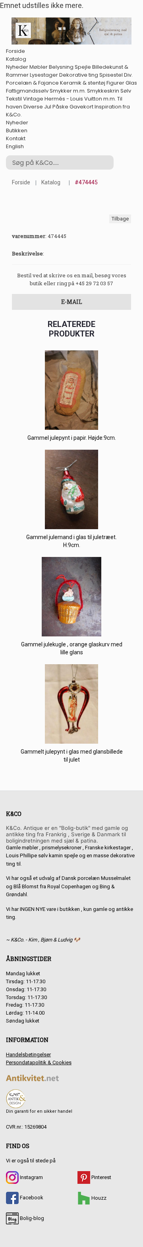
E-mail (71, 301)
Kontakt (15, 138)
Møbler (38, 67)
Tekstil (14, 98)
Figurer (115, 83)
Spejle (83, 67)
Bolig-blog (31, 1218)
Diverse (33, 106)
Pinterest (100, 1177)
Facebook (31, 1198)
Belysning (61, 67)
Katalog (16, 59)
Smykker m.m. (68, 91)
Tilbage (120, 219)
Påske (60, 106)
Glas (131, 83)
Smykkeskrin (103, 91)
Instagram (31, 1177)
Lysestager (44, 75)
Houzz (98, 1198)
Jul (47, 106)
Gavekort (81, 106)
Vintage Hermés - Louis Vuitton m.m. (69, 98)
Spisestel (111, 75)
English (15, 146)
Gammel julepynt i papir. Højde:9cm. (71, 438)
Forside (15, 51)
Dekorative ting (78, 75)
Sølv (125, 91)
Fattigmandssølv (27, 91)
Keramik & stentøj (82, 83)
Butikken (16, 130)
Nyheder (17, 67)
